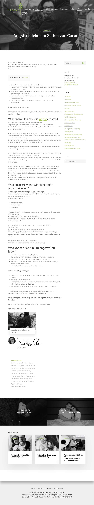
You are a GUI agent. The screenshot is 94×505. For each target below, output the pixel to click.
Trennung (67, 143)
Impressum (59, 488)
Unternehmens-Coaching (72, 148)
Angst (43, 119)
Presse (33, 488)
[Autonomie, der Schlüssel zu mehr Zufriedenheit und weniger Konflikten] (73, 449)
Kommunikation (69, 123)
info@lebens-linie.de (71, 84)
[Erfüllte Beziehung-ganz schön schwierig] (47, 449)
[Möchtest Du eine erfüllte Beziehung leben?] (20, 449)
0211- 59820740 (69, 82)
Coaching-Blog (69, 111)
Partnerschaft (68, 132)
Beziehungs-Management (72, 105)
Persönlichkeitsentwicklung (73, 134)
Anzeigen (25, 77)
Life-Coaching (68, 126)
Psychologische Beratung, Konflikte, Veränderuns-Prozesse (74, 139)
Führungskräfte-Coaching (72, 120)
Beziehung (67, 99)
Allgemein (47, 30)
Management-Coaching (72, 129)
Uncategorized (69, 145)
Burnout (67, 108)
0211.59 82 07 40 (66, 497)
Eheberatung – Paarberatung (73, 114)
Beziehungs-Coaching (71, 102)
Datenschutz (49, 488)
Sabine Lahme (16, 360)
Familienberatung (70, 117)
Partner (40, 488)
